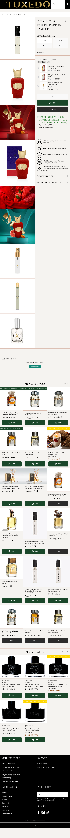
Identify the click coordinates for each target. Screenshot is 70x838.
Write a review (35, 366)
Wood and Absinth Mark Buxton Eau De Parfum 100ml (34, 685)
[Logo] (28, 4)
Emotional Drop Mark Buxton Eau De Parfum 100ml (57, 685)
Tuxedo (32, 820)
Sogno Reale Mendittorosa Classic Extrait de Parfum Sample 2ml (33, 591)
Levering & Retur (7, 796)
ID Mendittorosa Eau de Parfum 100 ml (12, 453)
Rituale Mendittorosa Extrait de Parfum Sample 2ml (58, 590)
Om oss (4, 792)
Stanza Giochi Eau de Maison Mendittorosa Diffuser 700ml (34, 487)
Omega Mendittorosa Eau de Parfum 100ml (57, 413)
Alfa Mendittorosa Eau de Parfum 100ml (33, 414)
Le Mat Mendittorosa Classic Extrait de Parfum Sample (57, 495)
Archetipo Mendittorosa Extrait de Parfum (58, 535)
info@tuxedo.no (42, 764)
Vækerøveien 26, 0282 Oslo (10, 767)
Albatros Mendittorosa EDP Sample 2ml (10, 582)
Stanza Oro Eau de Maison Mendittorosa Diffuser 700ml (11, 487)
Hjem (3, 14)
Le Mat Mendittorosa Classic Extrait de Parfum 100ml (11, 414)
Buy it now (52, 110)
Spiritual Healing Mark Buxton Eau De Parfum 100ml (11, 730)
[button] (67, 4)
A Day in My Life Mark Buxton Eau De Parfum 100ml (11, 685)
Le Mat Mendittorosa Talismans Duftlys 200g (58, 453)
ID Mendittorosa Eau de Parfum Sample (35, 632)
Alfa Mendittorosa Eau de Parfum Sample (10, 632)
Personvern (5, 806)
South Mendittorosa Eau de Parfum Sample (57, 632)
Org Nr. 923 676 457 (39, 820)
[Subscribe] (66, 794)
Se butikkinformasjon (46, 127)
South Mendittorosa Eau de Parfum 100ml (33, 453)
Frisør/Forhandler (7, 813)
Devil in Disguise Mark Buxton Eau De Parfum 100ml (34, 730)
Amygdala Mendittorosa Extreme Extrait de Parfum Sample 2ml (10, 535)
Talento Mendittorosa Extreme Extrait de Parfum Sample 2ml (34, 542)
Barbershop (5, 810)
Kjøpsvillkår (5, 803)
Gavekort (5, 799)
